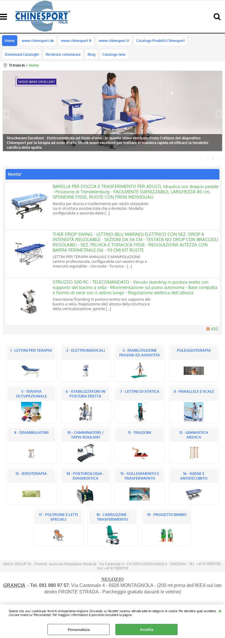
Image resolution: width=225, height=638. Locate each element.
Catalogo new (113, 54)
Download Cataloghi (22, 54)
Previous (7, 114)
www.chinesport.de (38, 40)
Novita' (15, 174)
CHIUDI (220, 610)
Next (218, 114)
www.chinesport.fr (76, 40)
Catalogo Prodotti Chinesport (160, 40)
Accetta (146, 629)
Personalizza (79, 629)
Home (10, 40)
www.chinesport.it (114, 40)
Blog (91, 54)
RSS (214, 328)
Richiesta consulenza (63, 54)
